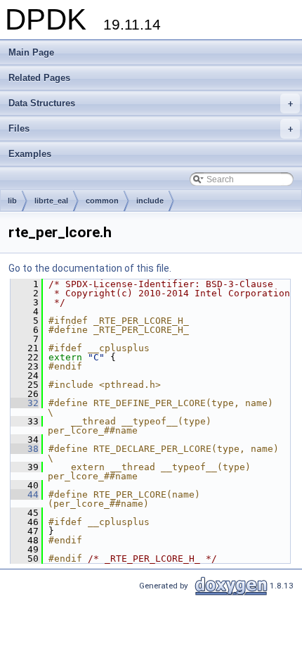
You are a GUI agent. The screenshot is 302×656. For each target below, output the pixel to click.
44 (25, 494)
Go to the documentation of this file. (89, 268)
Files (150, 128)
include (150, 200)
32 (25, 403)
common (102, 200)
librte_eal (51, 200)
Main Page (31, 52)
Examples (29, 154)
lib (12, 200)
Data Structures (150, 103)
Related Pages (39, 77)
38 (25, 448)
